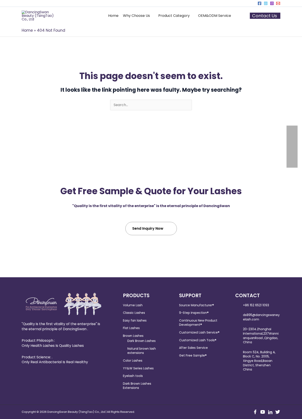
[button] (138, 16)
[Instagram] (272, 3)
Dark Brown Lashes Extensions (137, 385)
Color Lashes (132, 360)
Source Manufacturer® (196, 305)
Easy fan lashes (135, 320)
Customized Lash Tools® (197, 340)
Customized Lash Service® (199, 332)
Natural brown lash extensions (141, 350)
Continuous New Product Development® (198, 322)
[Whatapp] (266, 3)
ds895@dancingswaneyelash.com (261, 317)
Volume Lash (133, 305)
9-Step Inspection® (194, 312)
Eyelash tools (133, 376)
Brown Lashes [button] (133, 336)
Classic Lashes (134, 312)
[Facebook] (259, 3)
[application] (152, 15)
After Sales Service (193, 347)
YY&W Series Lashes (138, 368)
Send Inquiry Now (147, 228)
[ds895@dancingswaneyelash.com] (278, 3)
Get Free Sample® (193, 355)
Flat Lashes (131, 328)
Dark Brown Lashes (141, 341)
